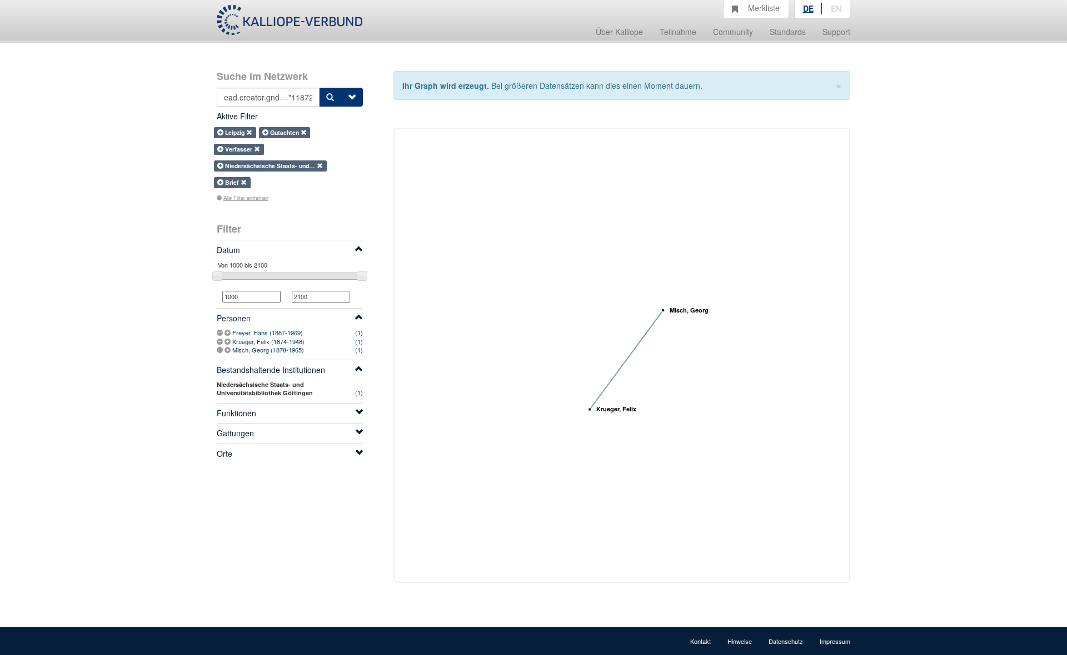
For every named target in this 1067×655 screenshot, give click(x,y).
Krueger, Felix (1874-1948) (268, 341)
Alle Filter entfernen (245, 197)
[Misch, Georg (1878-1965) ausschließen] (221, 349)
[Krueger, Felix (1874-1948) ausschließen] (221, 341)
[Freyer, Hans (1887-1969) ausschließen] (221, 332)
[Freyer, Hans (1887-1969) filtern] (228, 332)
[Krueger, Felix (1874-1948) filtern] (228, 341)
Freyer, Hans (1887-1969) (267, 332)
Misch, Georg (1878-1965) (268, 349)
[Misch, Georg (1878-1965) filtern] (228, 349)
